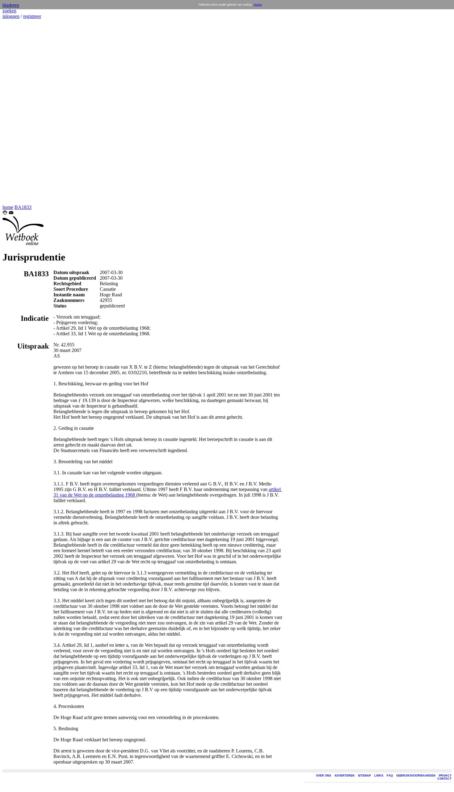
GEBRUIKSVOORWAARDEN (415, 775)
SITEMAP (364, 775)
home (7, 207)
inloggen (10, 16)
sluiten (258, 4)
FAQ (390, 775)
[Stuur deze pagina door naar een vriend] (11, 213)
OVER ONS (323, 775)
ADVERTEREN (344, 775)
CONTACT (444, 778)
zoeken (9, 10)
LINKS (378, 775)
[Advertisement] (21, 112)
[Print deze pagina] (4, 213)
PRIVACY (445, 775)
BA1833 (23, 207)
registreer (32, 16)
